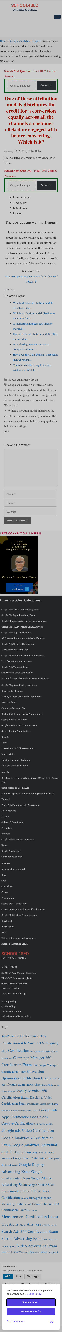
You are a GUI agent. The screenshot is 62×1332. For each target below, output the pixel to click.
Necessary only (31, 1311)
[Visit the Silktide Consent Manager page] (51, 1321)
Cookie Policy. (34, 1293)
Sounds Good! (31, 1302)
